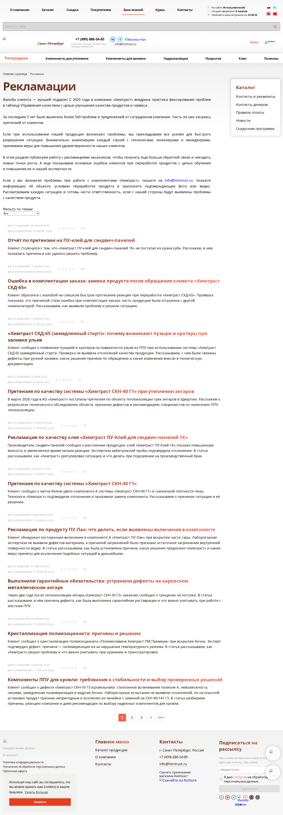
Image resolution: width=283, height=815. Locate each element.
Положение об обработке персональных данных (34, 766)
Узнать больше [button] (36, 792)
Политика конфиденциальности (23, 762)
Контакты (103, 764)
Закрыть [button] (40, 802)
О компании (105, 757)
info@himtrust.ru (125, 44)
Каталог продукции (111, 750)
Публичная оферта (15, 771)
